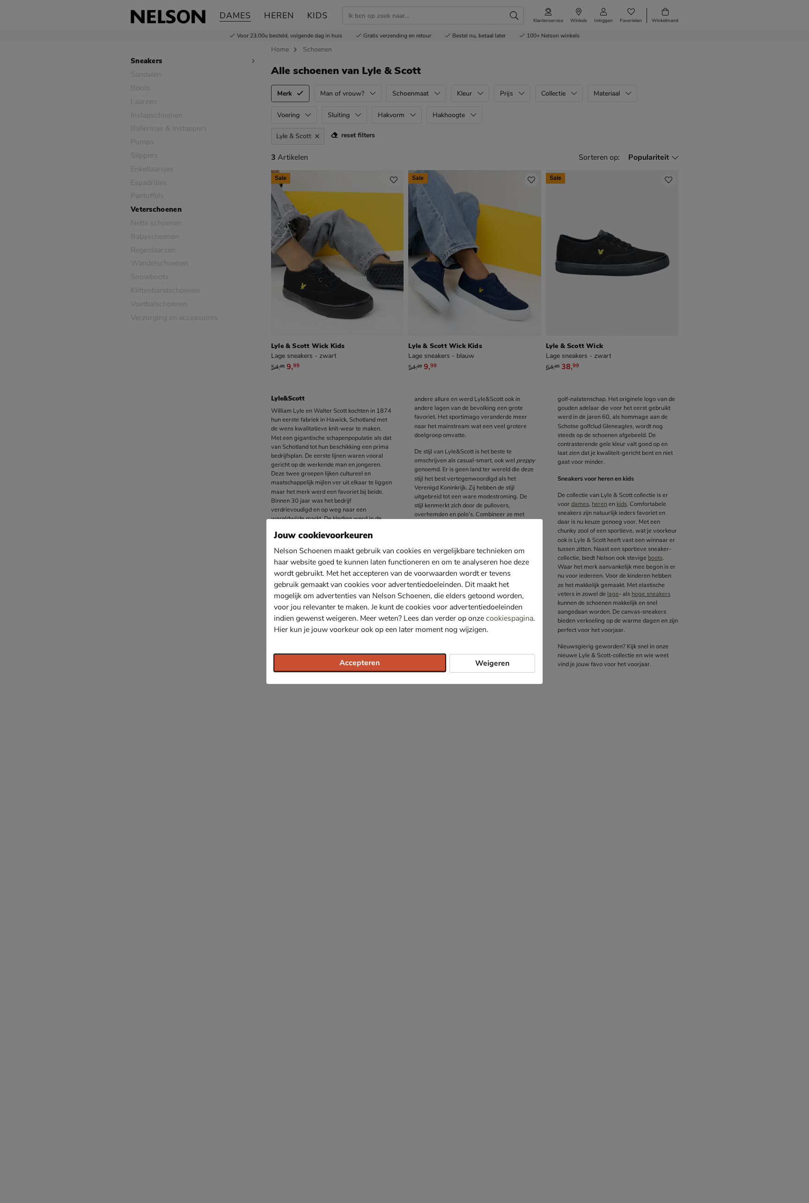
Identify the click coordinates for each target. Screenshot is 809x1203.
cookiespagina (509, 618)
